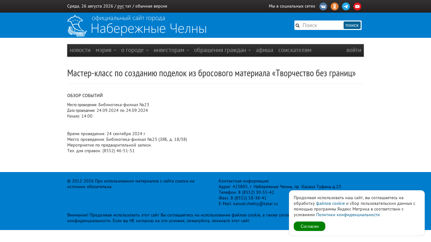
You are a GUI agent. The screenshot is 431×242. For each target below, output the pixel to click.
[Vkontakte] (323, 6)
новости (80, 50)
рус (120, 6)
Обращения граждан (221, 50)
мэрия (104, 50)
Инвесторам (170, 50)
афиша (264, 50)
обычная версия (151, 6)
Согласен (310, 226)
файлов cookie (330, 203)
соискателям (294, 50)
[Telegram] (346, 6)
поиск (352, 25)
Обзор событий (85, 95)
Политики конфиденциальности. (348, 214)
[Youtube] (357, 6)
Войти (353, 50)
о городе (133, 50)
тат (128, 6)
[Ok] (334, 6)
